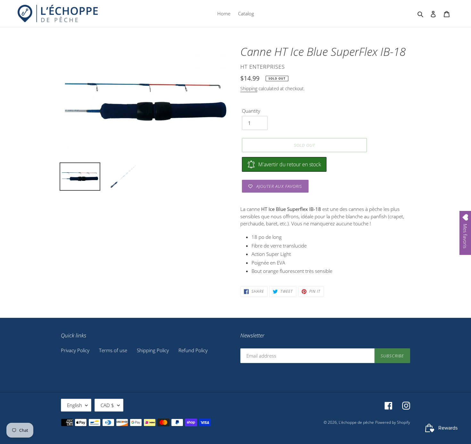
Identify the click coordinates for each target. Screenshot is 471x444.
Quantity (251, 111)
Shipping (248, 88)
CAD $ (107, 405)
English (74, 405)
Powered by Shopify (392, 422)
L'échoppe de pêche (356, 422)
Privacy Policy (75, 350)
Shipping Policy (153, 350)
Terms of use (113, 350)
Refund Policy (193, 350)
